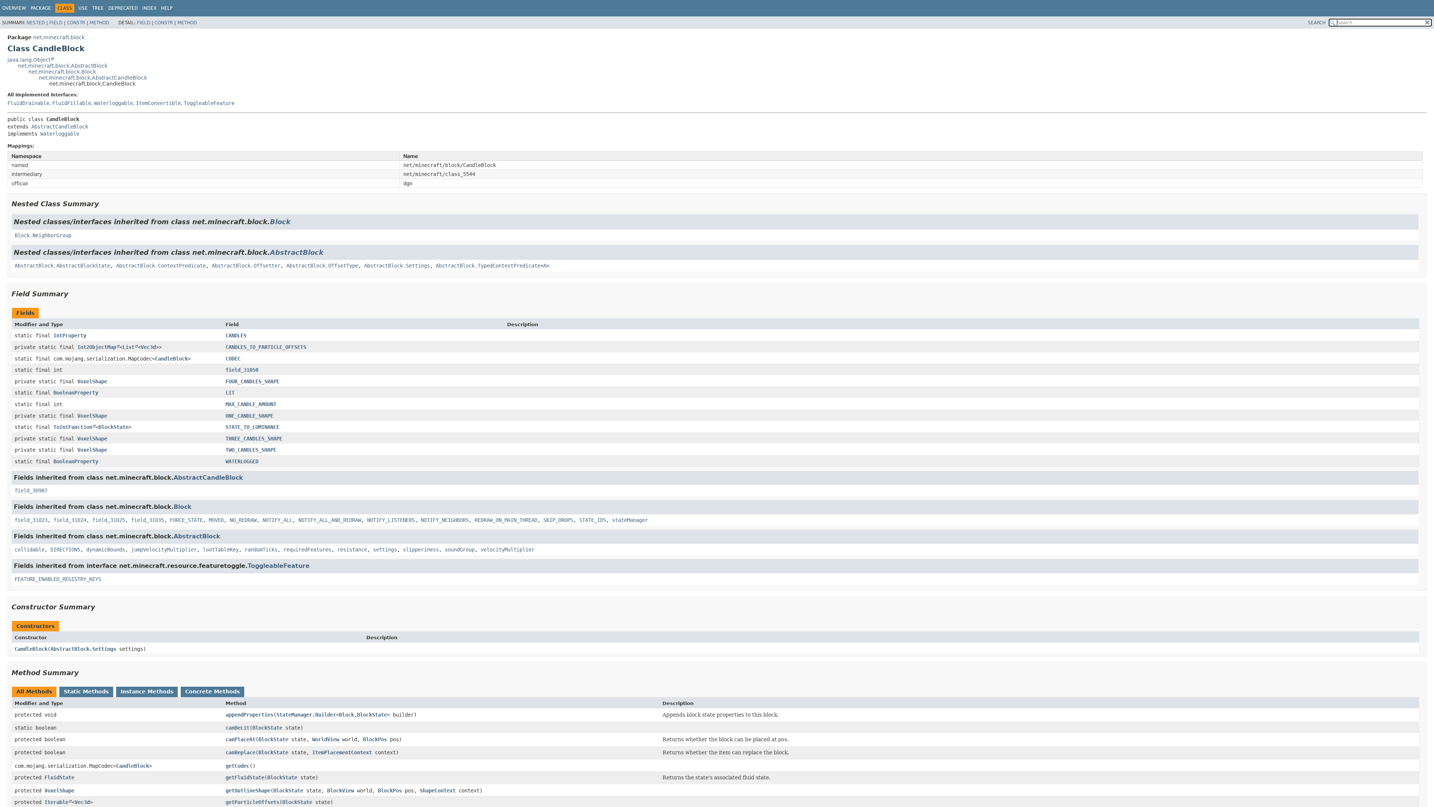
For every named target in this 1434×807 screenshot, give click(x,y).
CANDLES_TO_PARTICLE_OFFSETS (266, 347)
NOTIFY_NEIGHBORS (445, 520)
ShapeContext (438, 791)
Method (99, 22)
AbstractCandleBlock (59, 127)
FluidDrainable (28, 103)
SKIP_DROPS (558, 520)
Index (149, 8)
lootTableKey (221, 550)
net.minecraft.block (59, 37)
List (128, 347)
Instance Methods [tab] (147, 692)
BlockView (340, 791)
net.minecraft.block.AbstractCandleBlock (93, 78)
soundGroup (460, 550)
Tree (98, 8)
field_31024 (69, 520)
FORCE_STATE (186, 520)
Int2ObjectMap (96, 347)
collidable (29, 550)
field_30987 (31, 491)
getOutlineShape (248, 791)
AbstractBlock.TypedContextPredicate (488, 266)
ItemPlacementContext (342, 752)
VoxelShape (92, 381)
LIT (230, 393)
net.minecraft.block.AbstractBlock (63, 66)
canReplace (240, 752)
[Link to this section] (104, 204)
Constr (76, 22)
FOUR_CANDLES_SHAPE (252, 381)
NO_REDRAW (243, 520)
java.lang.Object (28, 60)
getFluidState (245, 777)
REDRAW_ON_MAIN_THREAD (506, 520)
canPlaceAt (240, 739)
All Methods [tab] (34, 692)
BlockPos (375, 739)
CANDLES (236, 335)
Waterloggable (113, 103)
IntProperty (69, 335)
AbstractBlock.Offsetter (246, 266)
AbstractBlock (296, 252)
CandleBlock (171, 359)
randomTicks (261, 550)
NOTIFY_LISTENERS (391, 520)
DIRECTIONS (65, 550)
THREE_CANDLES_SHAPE (254, 439)
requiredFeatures (307, 550)
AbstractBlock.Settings (397, 266)
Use (83, 8)
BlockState (113, 427)
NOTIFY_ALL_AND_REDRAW (329, 520)
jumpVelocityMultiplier (164, 550)
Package (41, 8)
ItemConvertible (158, 103)
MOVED (216, 520)
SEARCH (1317, 22)
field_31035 (147, 520)
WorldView (325, 739)
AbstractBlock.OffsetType (322, 266)
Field (55, 22)
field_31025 (108, 520)
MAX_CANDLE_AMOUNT (251, 404)
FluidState (59, 777)
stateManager (630, 520)
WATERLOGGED (242, 461)
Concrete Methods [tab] (212, 692)
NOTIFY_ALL (277, 520)
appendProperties (249, 715)
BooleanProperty (75, 393)
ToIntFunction (72, 427)
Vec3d (148, 347)
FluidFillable (71, 103)
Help (167, 8)
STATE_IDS (592, 520)
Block (280, 222)
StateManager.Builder (306, 715)
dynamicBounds (105, 550)
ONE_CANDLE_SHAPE (249, 416)
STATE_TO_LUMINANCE (252, 427)
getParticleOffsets (252, 802)
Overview (14, 8)
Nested (36, 22)
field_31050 (242, 370)
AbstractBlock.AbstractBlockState (62, 266)
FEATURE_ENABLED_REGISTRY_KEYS (58, 579)
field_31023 (31, 520)
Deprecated (123, 8)
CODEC (233, 359)
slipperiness (421, 550)
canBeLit (237, 728)
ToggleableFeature (209, 103)
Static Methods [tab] (86, 692)
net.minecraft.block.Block (62, 72)
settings (385, 550)
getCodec (237, 766)
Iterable (56, 802)
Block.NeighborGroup (43, 235)
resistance (352, 550)
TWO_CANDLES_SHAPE (251, 450)
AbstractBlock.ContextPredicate (161, 266)
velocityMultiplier (507, 550)
